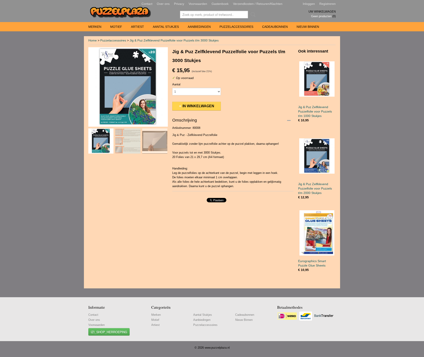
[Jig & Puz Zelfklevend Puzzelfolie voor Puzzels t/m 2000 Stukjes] (317, 155)
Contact (147, 4)
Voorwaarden (198, 4)
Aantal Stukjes (166, 26)
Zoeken (252, 14)
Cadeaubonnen (275, 26)
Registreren (327, 4)
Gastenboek (220, 4)
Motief (116, 26)
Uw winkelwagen (322, 11)
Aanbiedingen (199, 26)
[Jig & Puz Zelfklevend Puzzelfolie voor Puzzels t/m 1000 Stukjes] (317, 78)
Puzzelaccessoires (236, 26)
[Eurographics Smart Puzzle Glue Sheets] (317, 233)
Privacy (179, 4)
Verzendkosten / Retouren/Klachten (257, 4)
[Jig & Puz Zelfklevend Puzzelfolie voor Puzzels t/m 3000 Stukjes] (128, 87)
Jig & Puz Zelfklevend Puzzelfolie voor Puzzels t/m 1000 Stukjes (315, 111)
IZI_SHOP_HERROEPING (109, 332)
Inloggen (309, 4)
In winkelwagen (198, 106)
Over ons (163, 4)
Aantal (176, 84)
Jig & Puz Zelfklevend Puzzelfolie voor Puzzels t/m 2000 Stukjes (315, 188)
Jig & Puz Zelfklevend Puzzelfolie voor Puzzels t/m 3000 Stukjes (174, 40)
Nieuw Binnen (308, 26)
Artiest (137, 26)
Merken (94, 26)
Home (92, 40)
